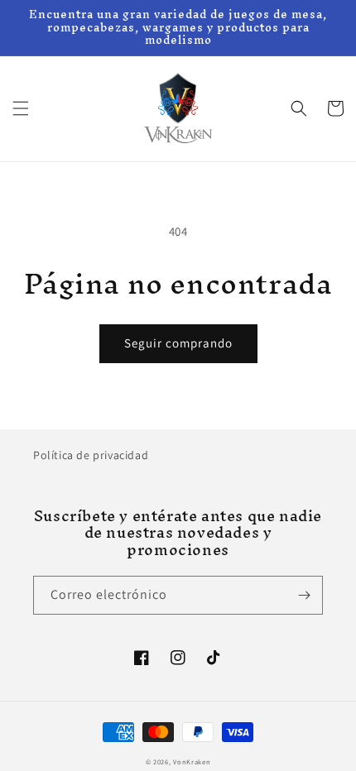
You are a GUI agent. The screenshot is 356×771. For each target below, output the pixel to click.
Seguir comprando (178, 343)
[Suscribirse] (304, 595)
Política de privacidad (90, 455)
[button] (20, 108)
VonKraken (191, 761)
